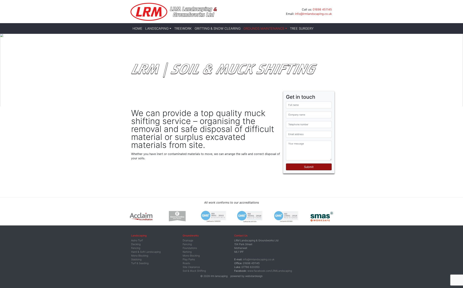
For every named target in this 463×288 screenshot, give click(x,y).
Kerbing (187, 251)
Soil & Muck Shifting (194, 270)
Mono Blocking (139, 255)
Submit (309, 167)
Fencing (135, 247)
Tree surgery (302, 28)
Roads (186, 263)
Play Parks (189, 259)
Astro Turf (137, 240)
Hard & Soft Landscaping (146, 251)
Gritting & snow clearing (218, 28)
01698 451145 (322, 9)
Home (137, 28)
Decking (136, 244)
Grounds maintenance (263, 28)
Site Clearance (191, 266)
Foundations (190, 247)
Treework (183, 28)
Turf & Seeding (139, 263)
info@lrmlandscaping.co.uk (313, 14)
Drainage (188, 240)
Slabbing (136, 259)
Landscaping (157, 28)
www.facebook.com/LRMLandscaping (269, 270)
